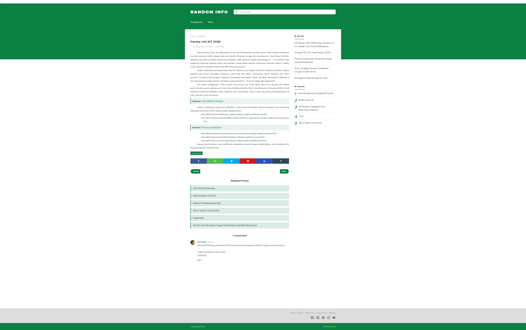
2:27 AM (210, 242)
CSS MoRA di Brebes (212, 101)
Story (210, 22)
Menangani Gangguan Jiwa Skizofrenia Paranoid (312, 108)
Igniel (333, 326)
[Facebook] (312, 318)
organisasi (197, 153)
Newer (196, 171)
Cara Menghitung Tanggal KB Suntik (315, 93)
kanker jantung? (306, 100)
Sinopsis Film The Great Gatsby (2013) (312, 52)
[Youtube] (334, 318)
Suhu (301, 116)
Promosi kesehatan (211, 127)
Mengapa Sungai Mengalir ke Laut (311, 78)
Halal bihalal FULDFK (204, 195)
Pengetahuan (196, 22)
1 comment (219, 47)
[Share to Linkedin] (264, 161)
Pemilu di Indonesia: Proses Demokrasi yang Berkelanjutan (225, 225)
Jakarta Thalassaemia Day (207, 203)
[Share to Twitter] (231, 161)
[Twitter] (318, 318)
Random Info (209, 11)
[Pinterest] (323, 318)
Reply (199, 260)
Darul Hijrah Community (206, 210)
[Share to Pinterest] (248, 161)
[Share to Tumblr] (281, 161)
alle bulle (201, 242)
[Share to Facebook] (198, 161)
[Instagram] (328, 318)
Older (283, 171)
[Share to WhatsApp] (215, 161)
